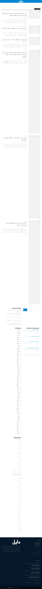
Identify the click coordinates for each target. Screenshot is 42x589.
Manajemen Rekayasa (35, 336)
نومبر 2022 (19, 406)
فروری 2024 (19, 376)
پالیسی (38, 548)
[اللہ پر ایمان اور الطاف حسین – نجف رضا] (34, 176)
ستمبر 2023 (19, 386)
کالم (24, 26)
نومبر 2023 (19, 382)
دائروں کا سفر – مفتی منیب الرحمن (14, 28)
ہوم (39, 5)
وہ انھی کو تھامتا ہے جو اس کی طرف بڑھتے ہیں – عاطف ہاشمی (14, 14)
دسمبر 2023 (19, 380)
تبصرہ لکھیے (18, 17)
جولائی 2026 (19, 331)
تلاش (25, 309)
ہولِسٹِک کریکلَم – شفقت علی (35, 567)
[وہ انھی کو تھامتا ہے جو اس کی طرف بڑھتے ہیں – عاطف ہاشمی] (34, 14)
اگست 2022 (19, 412)
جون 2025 (19, 345)
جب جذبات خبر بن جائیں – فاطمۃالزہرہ (33, 582)
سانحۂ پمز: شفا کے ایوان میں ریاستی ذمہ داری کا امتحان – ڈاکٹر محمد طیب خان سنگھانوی (13, 314)
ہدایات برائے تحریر (36, 552)
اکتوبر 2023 (18, 384)
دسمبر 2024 (19, 357)
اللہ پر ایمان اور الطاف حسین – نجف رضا (15, 138)
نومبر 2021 (19, 422)
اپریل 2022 (19, 420)
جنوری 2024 (19, 378)
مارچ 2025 (19, 351)
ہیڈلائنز (21, 26)
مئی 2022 (19, 418)
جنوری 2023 (19, 402)
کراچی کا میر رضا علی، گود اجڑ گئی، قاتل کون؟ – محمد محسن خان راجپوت (31, 331)
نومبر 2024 (19, 359)
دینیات (23, 11)
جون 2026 (19, 333)
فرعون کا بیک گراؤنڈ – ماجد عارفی (14, 39)
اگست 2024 (19, 365)
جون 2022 (19, 416)
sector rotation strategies (35, 341)
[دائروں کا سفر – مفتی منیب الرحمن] (34, 29)
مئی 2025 (19, 347)
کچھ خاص (25, 50)
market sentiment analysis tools (34, 577)
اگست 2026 (19, 329)
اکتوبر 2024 (18, 361)
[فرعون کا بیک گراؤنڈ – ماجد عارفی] (34, 41)
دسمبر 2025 (19, 339)
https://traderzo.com (35, 329)
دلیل (26, 11)
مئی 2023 (19, 394)
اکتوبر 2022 (18, 408)
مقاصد (38, 550)
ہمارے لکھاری (37, 554)
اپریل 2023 (19, 396)
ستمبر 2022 (19, 410)
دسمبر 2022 (19, 404)
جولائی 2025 (19, 343)
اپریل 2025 (19, 349)
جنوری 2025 (19, 355)
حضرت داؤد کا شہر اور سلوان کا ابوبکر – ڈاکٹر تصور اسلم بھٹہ (31, 343)
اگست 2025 (19, 341)
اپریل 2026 (19, 337)
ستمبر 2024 (19, 363)
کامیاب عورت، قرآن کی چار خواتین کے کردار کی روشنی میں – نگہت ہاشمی (14, 54)
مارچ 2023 (19, 398)
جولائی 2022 (19, 414)
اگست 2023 (19, 388)
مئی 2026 (19, 335)
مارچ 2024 (19, 374)
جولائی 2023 (19, 390)
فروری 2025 (19, 353)
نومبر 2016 (19, 426)
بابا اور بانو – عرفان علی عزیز (34, 579)
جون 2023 (19, 392)
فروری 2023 (19, 400)
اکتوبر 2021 (18, 424)
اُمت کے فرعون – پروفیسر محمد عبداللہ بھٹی (16, 223)
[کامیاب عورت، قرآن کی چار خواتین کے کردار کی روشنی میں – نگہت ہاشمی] (34, 91)
